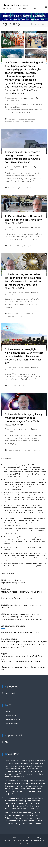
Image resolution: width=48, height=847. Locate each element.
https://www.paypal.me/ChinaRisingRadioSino (21, 656)
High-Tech (12, 119)
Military (16, 122)
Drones (15, 188)
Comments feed (12, 720)
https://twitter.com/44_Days (20, 598)
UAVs (28, 188)
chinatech (30, 98)
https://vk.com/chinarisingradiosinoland (21, 614)
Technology (29, 122)
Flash (20, 840)
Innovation (32, 119)
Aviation (11, 314)
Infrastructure (22, 119)
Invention (8, 122)
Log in (7, 712)
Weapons (34, 188)
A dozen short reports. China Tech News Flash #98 (22, 547)
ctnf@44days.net (14, 580)
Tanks (26, 246)
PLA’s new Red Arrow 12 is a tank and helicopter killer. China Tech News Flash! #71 (24, 220)
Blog (7, 742)
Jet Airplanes (28, 314)
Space (22, 122)
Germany (18, 314)
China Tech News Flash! (16, 5)
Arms (10, 188)
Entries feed (10, 716)
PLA (20, 316)
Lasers (22, 450)
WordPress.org (11, 723)
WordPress (24, 843)
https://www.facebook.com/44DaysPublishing (21, 592)
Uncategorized (11, 693)
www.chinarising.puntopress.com (24, 632)
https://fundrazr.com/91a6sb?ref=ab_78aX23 (20, 661)
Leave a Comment (12, 100)
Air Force (11, 450)
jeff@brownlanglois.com (14, 583)
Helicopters (12, 246)
